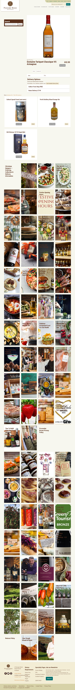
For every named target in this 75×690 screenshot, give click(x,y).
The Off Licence (51, 6)
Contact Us (65, 1)
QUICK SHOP (69, 1)
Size (29, 75)
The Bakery (62, 6)
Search (68, 4)
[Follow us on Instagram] (11, 673)
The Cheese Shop (44, 6)
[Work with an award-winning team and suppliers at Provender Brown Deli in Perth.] (29, 371)
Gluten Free (27, 672)
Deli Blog (59, 1)
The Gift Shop (67, 6)
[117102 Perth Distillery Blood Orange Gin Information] (54, 111)
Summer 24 (39, 71)
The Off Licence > (30, 59)
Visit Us (47, 1)
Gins (36, 672)
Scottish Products (39, 676)
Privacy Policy (47, 686)
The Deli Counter (37, 6)
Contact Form (18, 676)
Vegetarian (27, 676)
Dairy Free (27, 674)
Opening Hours (51, 1)
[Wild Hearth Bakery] (46, 502)
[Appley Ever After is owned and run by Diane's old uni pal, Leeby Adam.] (12, 528)
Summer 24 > (10, 95)
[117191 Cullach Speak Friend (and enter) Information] (21, 111)
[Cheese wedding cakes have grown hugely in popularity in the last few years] (63, 633)
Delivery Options (55, 1)
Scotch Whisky (38, 670)
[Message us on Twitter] (8, 673)
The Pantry (57, 6)
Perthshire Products (40, 674)
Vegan (26, 678)
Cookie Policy (39, 686)
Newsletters (22, 686)
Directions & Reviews (19, 680)
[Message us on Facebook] (5, 673)
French (34, 71)
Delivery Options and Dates (10, 686)
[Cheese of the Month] (46, 423)
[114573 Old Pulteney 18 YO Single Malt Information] (21, 144)
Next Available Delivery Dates (52, 83)
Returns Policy (30, 686)
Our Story (62, 1)
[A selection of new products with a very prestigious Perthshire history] (12, 266)
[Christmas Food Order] (63, 214)
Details (33, 124)
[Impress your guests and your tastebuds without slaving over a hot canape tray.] (46, 528)
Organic (27, 680)
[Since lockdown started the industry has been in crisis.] (46, 633)
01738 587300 (18, 673)
